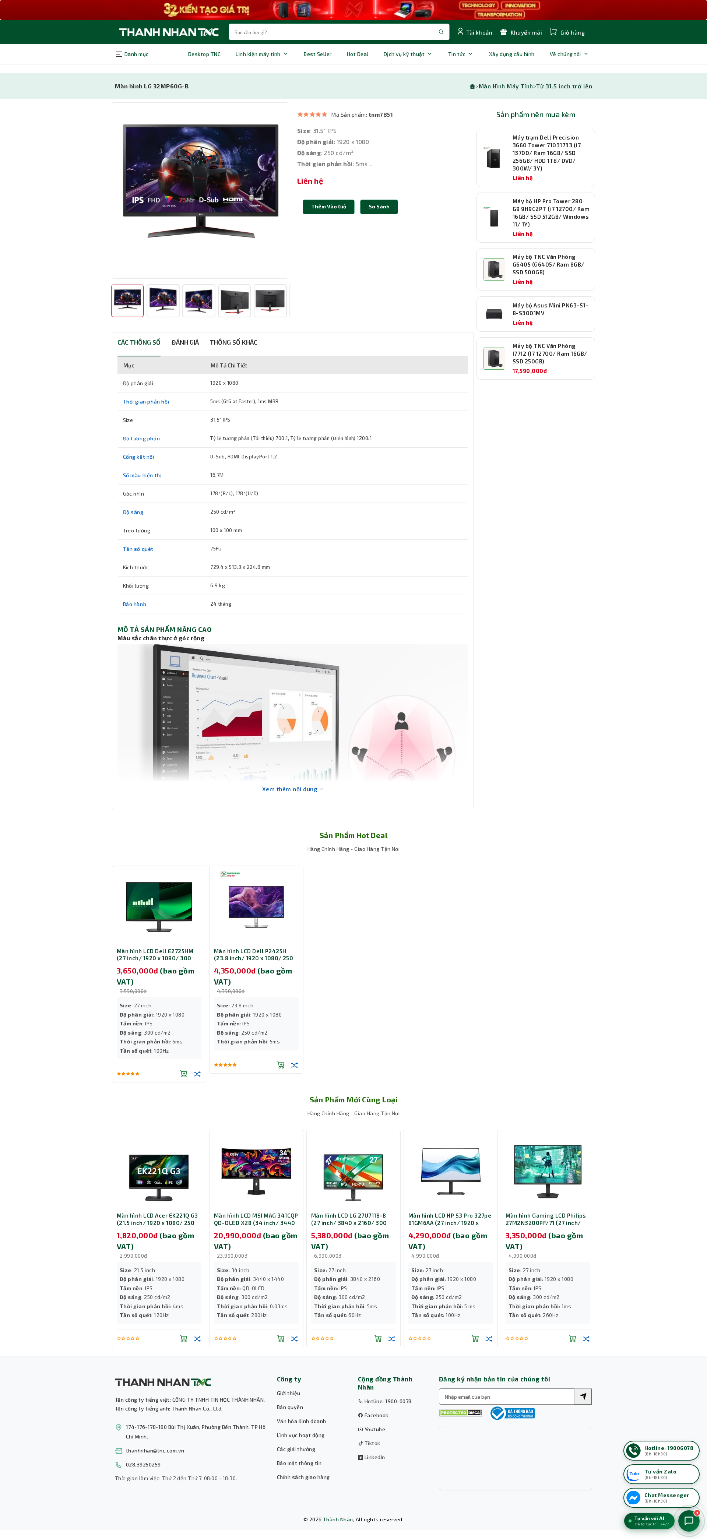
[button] (379, 207)
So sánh (379, 206)
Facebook (375, 1415)
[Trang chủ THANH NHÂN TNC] (168, 32)
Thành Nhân (338, 1519)
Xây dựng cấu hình (512, 54)
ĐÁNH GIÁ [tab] (185, 342)
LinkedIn (374, 1457)
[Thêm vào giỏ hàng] (183, 1074)
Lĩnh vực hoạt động (301, 1435)
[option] (200, 190)
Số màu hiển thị (142, 475)
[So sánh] (197, 1074)
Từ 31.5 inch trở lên (564, 85)
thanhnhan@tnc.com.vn (155, 1450)
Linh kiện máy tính (258, 54)
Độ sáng (133, 512)
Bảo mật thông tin (299, 1463)
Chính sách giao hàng (303, 1477)
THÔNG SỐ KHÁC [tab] (233, 342)
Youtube (374, 1429)
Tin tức (456, 54)
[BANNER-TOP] (353, 10)
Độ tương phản (141, 438)
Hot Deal (358, 54)
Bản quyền (290, 1407)
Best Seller (317, 54)
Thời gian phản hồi (146, 401)
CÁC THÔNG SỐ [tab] (139, 342)
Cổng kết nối (138, 457)
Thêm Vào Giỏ (328, 206)
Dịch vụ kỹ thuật (404, 54)
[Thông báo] (512, 1413)
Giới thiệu (288, 1393)
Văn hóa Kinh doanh (301, 1421)
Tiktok (371, 1443)
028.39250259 (143, 1464)
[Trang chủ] (472, 85)
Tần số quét (138, 549)
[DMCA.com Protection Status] (461, 1413)
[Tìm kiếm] (583, 1396)
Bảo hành (135, 604)
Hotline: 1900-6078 (387, 1401)
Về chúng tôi (565, 54)
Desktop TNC (204, 54)
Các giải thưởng (296, 1449)
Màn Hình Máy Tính (506, 85)
